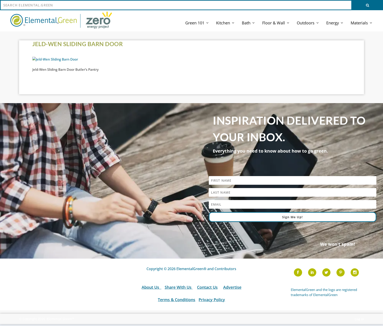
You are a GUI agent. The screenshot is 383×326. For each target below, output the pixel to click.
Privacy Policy (212, 299)
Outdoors (306, 23)
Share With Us (179, 287)
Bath (246, 23)
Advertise (232, 287)
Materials (359, 23)
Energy (332, 23)
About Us (151, 287)
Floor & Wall (273, 23)
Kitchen (223, 23)
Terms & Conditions (176, 299)
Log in (359, 319)
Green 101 (194, 23)
